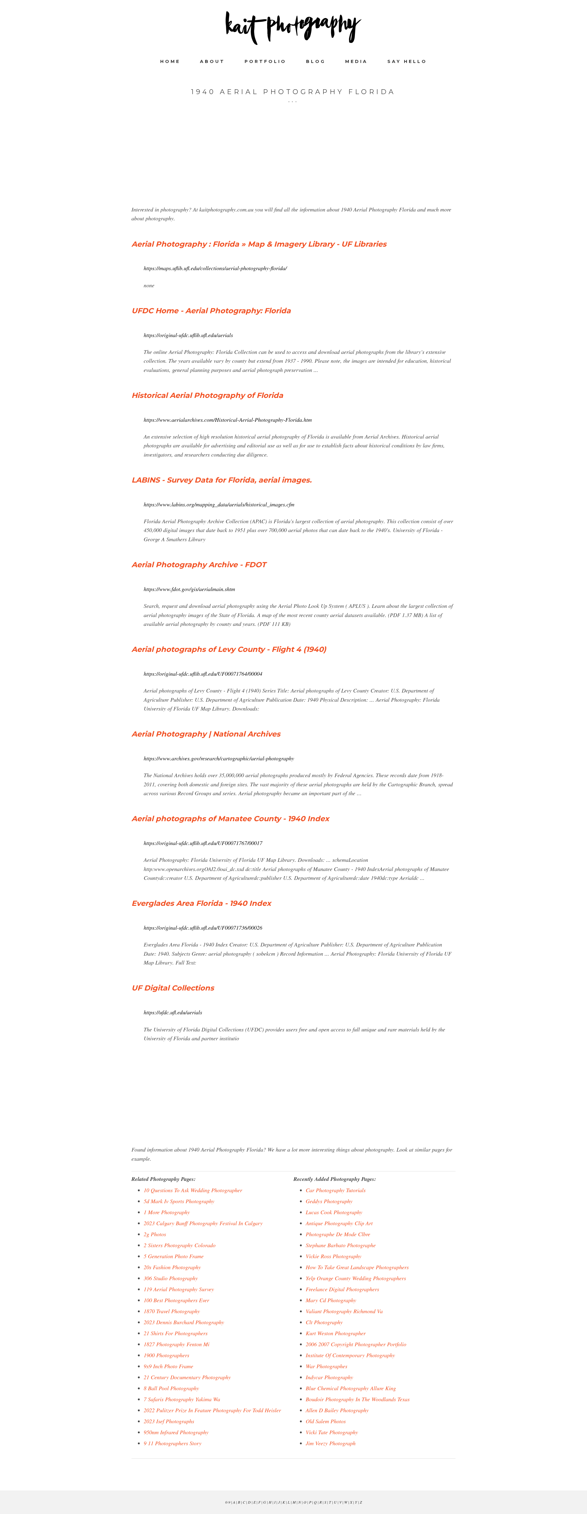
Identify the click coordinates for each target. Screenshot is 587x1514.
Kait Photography (293, 28)
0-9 (227, 1502)
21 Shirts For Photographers (176, 1333)
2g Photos (155, 1234)
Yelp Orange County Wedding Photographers (356, 1278)
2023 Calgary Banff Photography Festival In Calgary (203, 1223)
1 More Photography (167, 1212)
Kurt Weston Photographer (336, 1333)
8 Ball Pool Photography (171, 1388)
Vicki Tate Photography (332, 1432)
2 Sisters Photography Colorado (180, 1245)
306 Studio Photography (171, 1278)
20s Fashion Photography (172, 1267)
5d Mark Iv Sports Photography (179, 1201)
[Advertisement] (293, 162)
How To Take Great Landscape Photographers (357, 1267)
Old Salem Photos (326, 1421)
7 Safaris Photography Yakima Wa (182, 1399)
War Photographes (326, 1366)
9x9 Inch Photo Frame (168, 1366)
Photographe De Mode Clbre (338, 1234)
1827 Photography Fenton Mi (176, 1344)
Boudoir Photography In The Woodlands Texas (358, 1399)
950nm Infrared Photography (176, 1432)
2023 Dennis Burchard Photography (184, 1322)
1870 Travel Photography (172, 1311)
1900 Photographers (166, 1355)
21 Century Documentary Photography (187, 1377)
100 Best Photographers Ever (176, 1300)
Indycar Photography (329, 1377)
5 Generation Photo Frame (174, 1256)
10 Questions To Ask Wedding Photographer (193, 1190)
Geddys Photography (329, 1201)
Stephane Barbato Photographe (341, 1245)
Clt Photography (324, 1322)
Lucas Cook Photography (334, 1212)
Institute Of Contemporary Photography (350, 1355)
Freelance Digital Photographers (342, 1289)
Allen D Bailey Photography (337, 1410)
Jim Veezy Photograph (331, 1443)
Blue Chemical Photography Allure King (351, 1388)
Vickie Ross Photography (333, 1256)
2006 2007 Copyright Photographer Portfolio (356, 1344)
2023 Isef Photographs (169, 1421)
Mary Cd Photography (331, 1300)
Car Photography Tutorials (336, 1190)
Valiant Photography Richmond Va (344, 1311)
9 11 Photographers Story (172, 1443)
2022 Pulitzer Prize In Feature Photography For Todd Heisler (212, 1410)
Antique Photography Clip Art (339, 1223)
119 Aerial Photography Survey (179, 1289)
